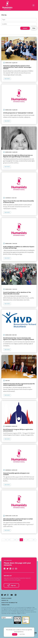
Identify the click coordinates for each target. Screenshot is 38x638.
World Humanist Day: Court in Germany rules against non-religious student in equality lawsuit (18, 338)
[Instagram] (7, 595)
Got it (14, 634)
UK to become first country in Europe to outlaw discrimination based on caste (18, 519)
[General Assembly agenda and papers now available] (19, 456)
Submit (25, 28)
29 (18, 540)
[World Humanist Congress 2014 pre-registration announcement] (19, 412)
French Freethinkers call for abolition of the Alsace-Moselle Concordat (17, 293)
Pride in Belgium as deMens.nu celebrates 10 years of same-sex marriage (18, 247)
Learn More (22, 634)
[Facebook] (2, 595)
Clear (33, 28)
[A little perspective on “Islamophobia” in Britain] (19, 95)
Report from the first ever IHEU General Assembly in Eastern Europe (18, 201)
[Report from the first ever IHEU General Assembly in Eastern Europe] (19, 183)
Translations (5, 604)
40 (33, 540)
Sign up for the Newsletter (9, 602)
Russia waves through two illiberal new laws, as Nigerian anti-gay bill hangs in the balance (18, 156)
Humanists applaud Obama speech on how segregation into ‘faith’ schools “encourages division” (17, 67)
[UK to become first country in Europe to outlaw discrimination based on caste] (19, 501)
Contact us (4, 600)
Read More (7, 78)
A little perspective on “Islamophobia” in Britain (18, 113)
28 (15, 540)
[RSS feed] (15, 595)
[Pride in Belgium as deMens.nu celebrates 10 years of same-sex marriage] (19, 229)
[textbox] (19, 20)
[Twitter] (5, 595)
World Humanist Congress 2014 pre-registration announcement (18, 430)
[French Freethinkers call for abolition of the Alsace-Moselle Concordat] (19, 275)
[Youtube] (12, 595)
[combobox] (19, 19)
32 (27, 540)
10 (5, 540)
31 (24, 540)
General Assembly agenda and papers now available (16, 473)
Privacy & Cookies (6, 598)
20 (9, 540)
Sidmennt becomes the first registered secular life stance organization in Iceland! (19, 384)
